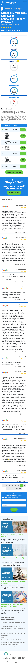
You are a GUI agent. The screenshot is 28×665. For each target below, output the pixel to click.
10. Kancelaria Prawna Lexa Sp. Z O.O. (10, 647)
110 (20, 488)
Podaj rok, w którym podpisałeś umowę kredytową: (12, 502)
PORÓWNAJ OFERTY (14, 192)
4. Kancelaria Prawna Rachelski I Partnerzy (11, 631)
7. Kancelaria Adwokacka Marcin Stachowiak (11, 640)
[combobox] (14, 500)
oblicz (14, 509)
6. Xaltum (3, 637)
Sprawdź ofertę (23, 130)
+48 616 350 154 (18, 658)
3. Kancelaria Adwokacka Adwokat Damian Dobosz (13, 628)
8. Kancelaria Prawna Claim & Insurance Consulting (13, 642)
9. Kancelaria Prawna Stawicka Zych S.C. (10, 644)
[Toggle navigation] (25, 2)
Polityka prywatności (19, 661)
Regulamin (13, 661)
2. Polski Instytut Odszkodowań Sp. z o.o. (10, 626)
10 (10, 488)
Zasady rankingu (8, 661)
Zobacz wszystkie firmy (14, 172)
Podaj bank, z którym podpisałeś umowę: (10, 497)
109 (17, 488)
